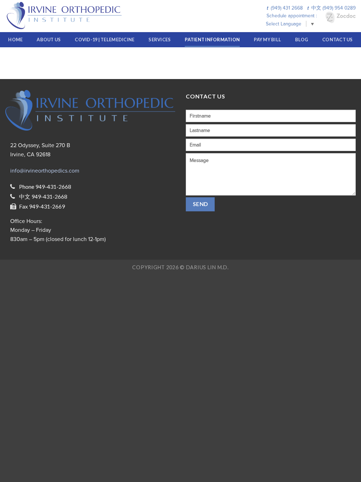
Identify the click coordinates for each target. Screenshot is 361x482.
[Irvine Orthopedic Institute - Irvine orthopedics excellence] (66, 16)
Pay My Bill (267, 39)
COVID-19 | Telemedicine (104, 39)
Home (15, 39)
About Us (49, 39)
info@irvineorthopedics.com (44, 170)
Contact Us (337, 39)
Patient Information (212, 39)
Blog (301, 39)
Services (159, 39)
